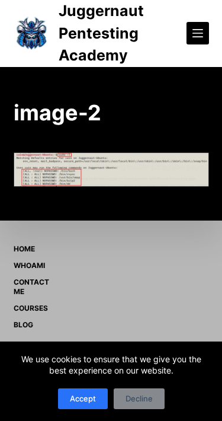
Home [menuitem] (24, 248)
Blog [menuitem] (23, 324)
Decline (139, 398)
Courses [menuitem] (31, 308)
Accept (83, 398)
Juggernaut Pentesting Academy (101, 33)
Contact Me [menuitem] (31, 287)
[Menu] (197, 33)
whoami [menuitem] (29, 265)
